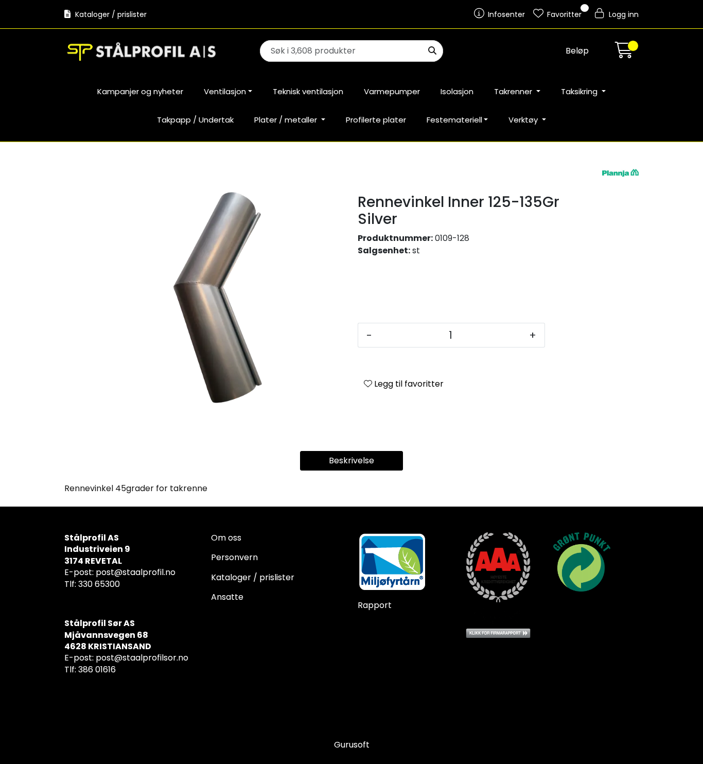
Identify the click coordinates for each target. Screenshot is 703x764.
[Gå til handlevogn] (624, 53)
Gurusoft (352, 745)
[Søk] (432, 51)
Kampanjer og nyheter (140, 91)
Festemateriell (454, 119)
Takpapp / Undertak (195, 119)
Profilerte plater (376, 119)
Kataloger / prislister (110, 14)
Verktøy (524, 119)
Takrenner (514, 91)
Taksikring (580, 91)
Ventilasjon (225, 91)
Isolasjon (457, 91)
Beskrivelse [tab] (351, 460)
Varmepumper (392, 91)
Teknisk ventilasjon (308, 91)
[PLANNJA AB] (620, 173)
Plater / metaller (286, 119)
